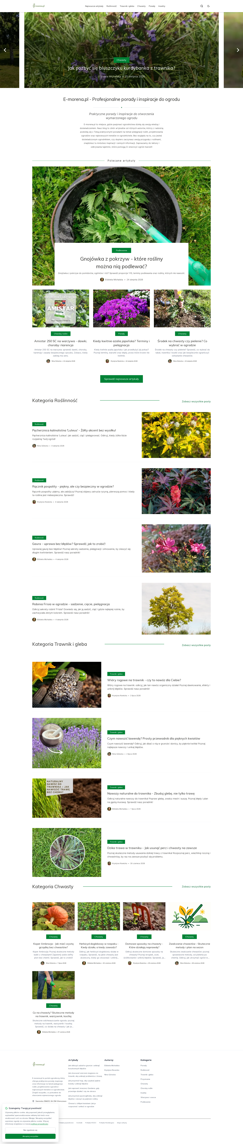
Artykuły (73, 1060)
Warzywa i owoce (148, 1097)
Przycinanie (145, 1079)
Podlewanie (121, 250)
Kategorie (146, 1060)
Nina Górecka (110, 1074)
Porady (152, 6)
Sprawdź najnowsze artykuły (121, 378)
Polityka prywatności (66, 1123)
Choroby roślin (60, 333)
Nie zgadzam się (30, 1130)
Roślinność (111, 6)
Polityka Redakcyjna (106, 1123)
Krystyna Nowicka (111, 1070)
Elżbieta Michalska (111, 1065)
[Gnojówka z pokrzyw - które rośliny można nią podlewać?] (121, 225)
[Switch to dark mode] (208, 6)
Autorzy (108, 1060)
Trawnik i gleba (127, 6)
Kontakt (79, 1123)
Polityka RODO (90, 1123)
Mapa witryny (122, 1123)
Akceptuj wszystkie (30, 1136)
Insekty (161, 6)
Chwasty (141, 6)
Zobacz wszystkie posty (196, 401)
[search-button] (201, 6)
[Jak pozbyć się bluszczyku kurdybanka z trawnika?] (121, 50)
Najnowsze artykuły (94, 6)
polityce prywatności (39, 1124)
